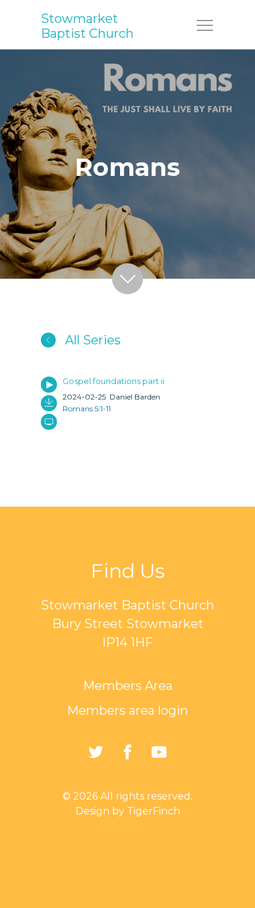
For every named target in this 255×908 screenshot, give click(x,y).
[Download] (49, 403)
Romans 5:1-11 (87, 408)
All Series (91, 340)
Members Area (128, 685)
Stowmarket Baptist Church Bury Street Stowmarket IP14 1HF (127, 624)
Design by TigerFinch (128, 811)
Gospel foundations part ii (114, 381)
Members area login (127, 710)
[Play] (49, 385)
